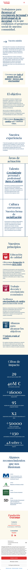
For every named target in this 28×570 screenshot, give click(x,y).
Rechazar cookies (14, 561)
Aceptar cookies (14, 558)
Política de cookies (8, 568)
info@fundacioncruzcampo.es (14, 525)
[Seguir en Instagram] (12, 535)
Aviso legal (20, 568)
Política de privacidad (15, 568)
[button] (26, 542)
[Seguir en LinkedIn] (15, 535)
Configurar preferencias (14, 565)
